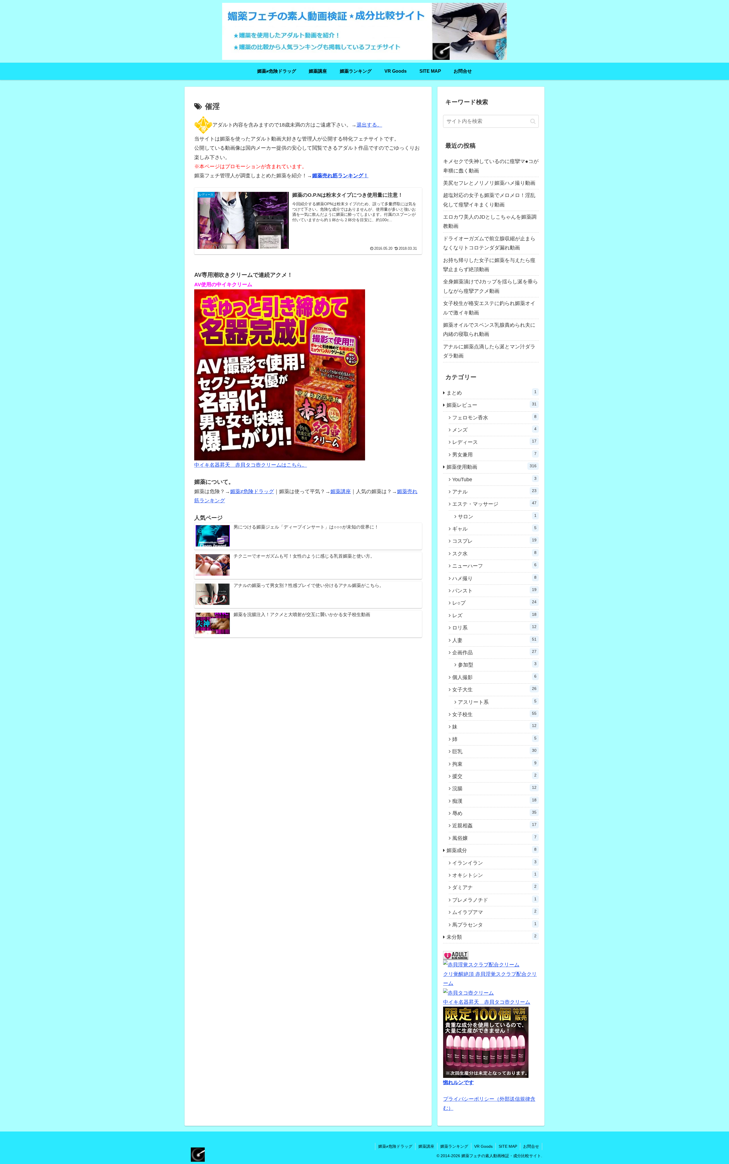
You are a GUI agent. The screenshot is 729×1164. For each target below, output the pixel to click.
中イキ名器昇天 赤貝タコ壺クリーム (486, 1002)
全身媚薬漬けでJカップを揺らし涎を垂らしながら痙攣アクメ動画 (490, 286)
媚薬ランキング (454, 1146)
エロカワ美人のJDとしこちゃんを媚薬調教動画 (489, 221)
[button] (533, 121)
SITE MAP (508, 1146)
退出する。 (369, 125)
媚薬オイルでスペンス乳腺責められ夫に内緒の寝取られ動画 (489, 329)
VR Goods (483, 1146)
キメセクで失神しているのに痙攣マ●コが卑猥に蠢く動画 (490, 166)
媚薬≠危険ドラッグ (252, 491)
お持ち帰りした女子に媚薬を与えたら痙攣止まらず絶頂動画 (489, 264)
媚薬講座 (340, 491)
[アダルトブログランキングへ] (455, 955)
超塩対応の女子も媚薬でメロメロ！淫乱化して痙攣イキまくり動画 (489, 199)
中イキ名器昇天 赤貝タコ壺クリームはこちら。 (250, 465)
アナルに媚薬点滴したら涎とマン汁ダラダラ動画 (489, 351)
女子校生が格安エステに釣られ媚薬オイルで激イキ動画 (489, 307)
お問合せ (531, 1146)
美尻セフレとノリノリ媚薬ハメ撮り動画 (489, 183)
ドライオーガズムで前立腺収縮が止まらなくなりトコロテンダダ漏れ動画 (489, 243)
